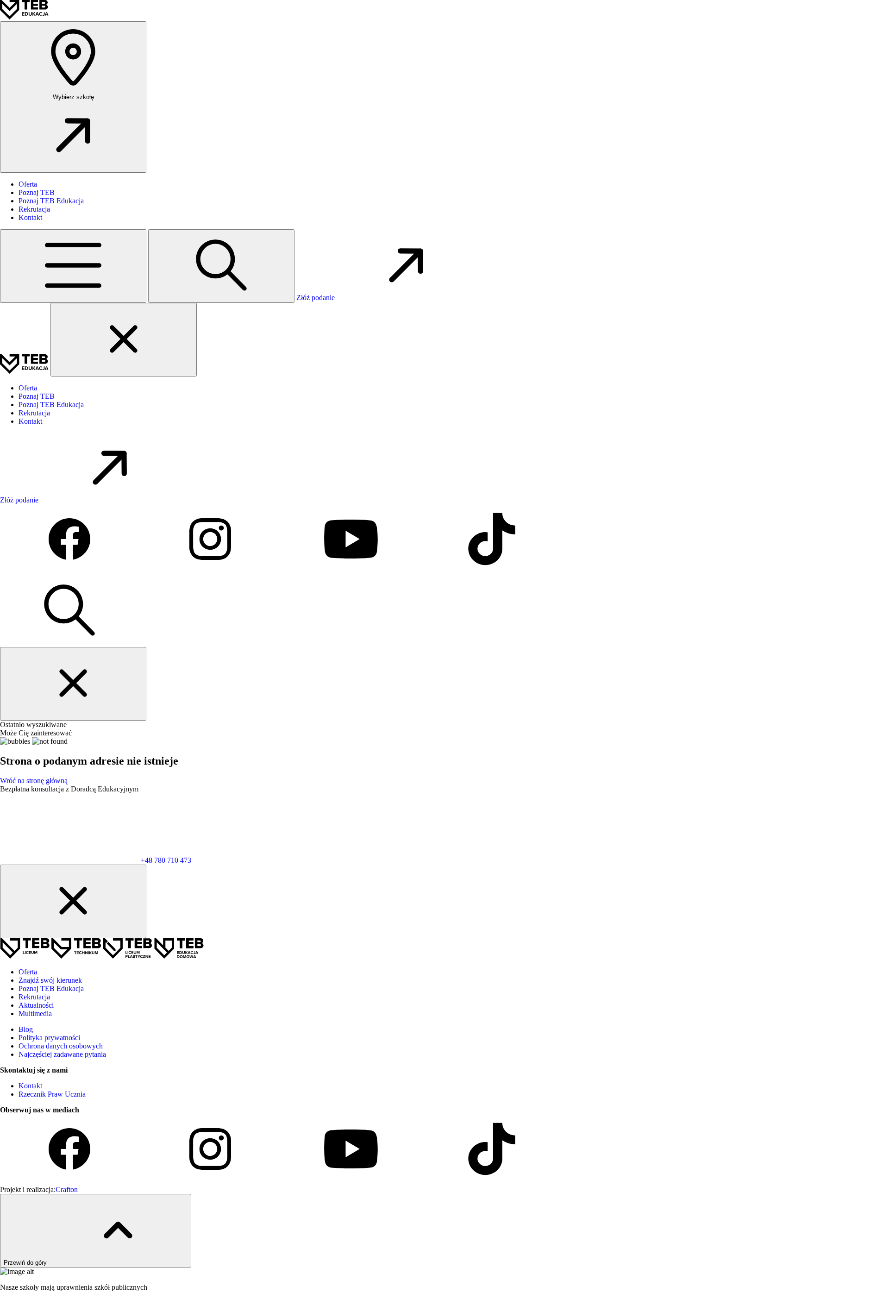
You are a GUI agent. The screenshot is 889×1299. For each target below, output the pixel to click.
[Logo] (24, 17)
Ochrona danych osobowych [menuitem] (61, 1046)
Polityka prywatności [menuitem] (49, 1038)
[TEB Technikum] (77, 956)
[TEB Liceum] (25, 956)
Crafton (67, 1189)
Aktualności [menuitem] (36, 1005)
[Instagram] (211, 571)
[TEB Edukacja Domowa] (179, 956)
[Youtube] (352, 571)
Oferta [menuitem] (28, 184)
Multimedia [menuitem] (35, 1013)
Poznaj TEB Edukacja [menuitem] (51, 201)
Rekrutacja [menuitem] (34, 209)
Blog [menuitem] (26, 1029)
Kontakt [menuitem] (30, 217)
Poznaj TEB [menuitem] (37, 192)
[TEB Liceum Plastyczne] (128, 956)
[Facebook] (70, 571)
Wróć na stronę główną (34, 780)
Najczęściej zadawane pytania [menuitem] (62, 1054)
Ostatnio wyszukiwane (33, 724)
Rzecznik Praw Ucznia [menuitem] (52, 1094)
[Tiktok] (491, 571)
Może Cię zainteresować (36, 733)
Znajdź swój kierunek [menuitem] (50, 980)
